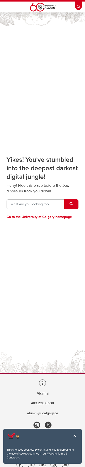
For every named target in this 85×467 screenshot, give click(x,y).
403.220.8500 (42, 403)
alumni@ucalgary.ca (42, 413)
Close (74, 438)
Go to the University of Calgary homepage (39, 216)
